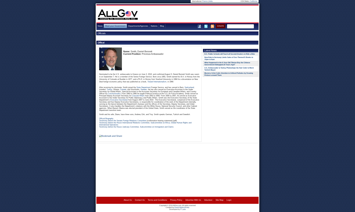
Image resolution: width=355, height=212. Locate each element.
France (205, 1)
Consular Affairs (138, 96)
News (100, 26)
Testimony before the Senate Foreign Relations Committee (122, 121)
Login (229, 200)
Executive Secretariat (119, 100)
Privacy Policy (176, 200)
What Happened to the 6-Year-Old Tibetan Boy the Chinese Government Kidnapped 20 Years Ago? (227, 64)
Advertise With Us (193, 200)
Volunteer (208, 200)
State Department (143, 87)
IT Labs (183, 209)
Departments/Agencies (138, 26)
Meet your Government (115, 26)
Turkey (109, 89)
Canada (123, 89)
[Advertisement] (208, 14)
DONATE (220, 26)
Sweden (143, 89)
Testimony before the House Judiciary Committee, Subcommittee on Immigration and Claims (136, 127)
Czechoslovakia (114, 94)
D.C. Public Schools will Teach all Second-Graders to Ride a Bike (229, 54)
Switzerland (189, 87)
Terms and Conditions (157, 200)
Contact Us (140, 200)
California (253, 1)
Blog (162, 26)
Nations (154, 26)
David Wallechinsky (181, 207)
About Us (128, 200)
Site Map (219, 200)
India (211, 1)
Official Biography (106, 119)
